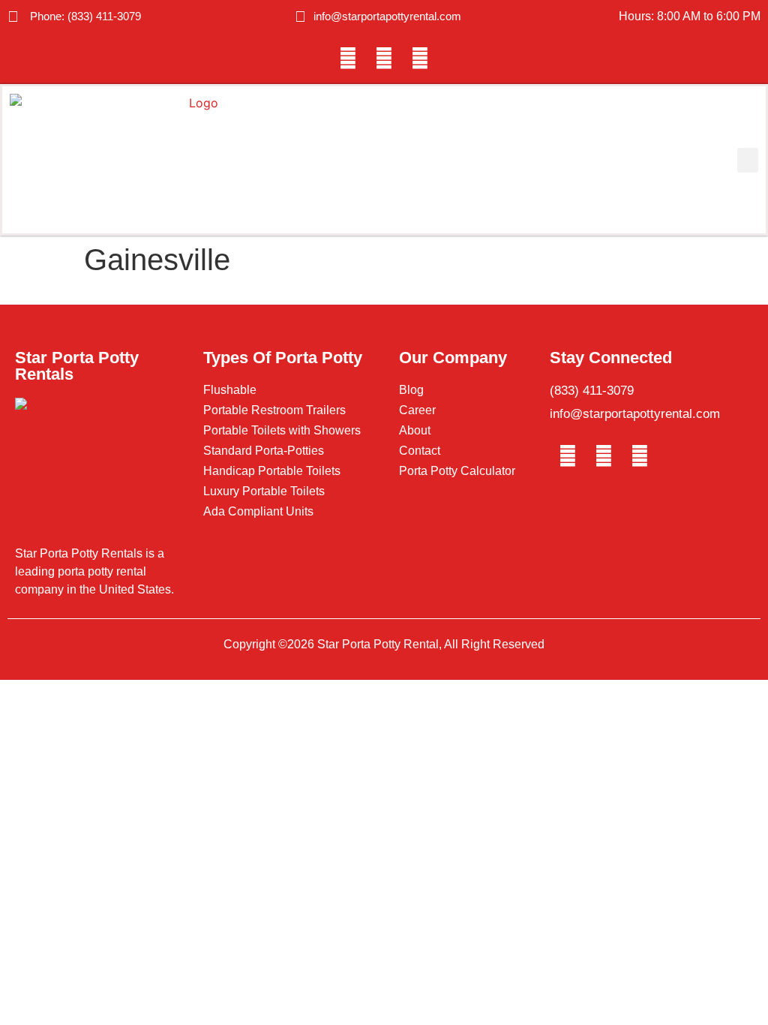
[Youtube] (420, 59)
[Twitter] (384, 59)
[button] (747, 160)
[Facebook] (348, 59)
